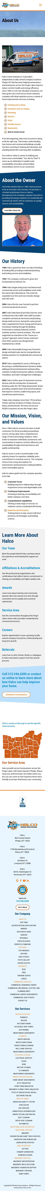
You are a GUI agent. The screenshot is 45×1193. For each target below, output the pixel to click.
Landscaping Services (25, 1142)
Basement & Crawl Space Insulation (24, 1089)
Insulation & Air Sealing (22, 1077)
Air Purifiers (24, 1108)
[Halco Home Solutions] (10, 5)
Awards (7, 588)
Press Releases (23, 941)
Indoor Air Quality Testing (24, 1102)
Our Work (22, 947)
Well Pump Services (24, 1049)
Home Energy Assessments (24, 1080)
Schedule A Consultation (16, 695)
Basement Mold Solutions (24, 1164)
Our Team (8, 548)
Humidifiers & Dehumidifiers (23, 1111)
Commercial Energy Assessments (24, 994)
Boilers (24, 1020)
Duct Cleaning (24, 1117)
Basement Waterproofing (23, 1161)
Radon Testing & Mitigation (24, 1114)
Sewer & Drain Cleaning (23, 1045)
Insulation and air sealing (18, 109)
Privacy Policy (18, 1188)
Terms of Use (27, 1188)
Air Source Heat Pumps (23, 1027)
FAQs (24, 972)
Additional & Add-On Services (22, 1127)
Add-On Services (24, 1146)
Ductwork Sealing (23, 1096)
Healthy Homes (22, 1099)
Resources (22, 966)
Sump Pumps (24, 1174)
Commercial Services (22, 982)
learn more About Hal (12, 210)
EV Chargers (24, 1070)
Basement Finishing (24, 1171)
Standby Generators (25, 1152)
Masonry (25, 1133)
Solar (10, 120)
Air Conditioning (24, 1024)
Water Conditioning (24, 1042)
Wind (24, 1064)
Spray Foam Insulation (23, 1086)
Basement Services (22, 1158)
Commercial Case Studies (23, 997)
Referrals (8, 650)
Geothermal (24, 1030)
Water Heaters (24, 1039)
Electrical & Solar (22, 1055)
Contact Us (22, 1001)
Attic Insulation (24, 1083)
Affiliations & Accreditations (21, 568)
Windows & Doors (25, 1155)
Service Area (10, 610)
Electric (11, 116)
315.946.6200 (17, 674)
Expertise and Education (18, 510)
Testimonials (23, 950)
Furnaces (24, 1017)
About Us (22, 919)
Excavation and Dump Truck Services (25, 1136)
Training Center (23, 976)
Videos (24, 979)
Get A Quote (22, 907)
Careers (7, 630)
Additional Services (23, 1130)
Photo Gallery (24, 960)
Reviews (24, 954)
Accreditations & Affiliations (24, 925)
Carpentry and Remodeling (25, 1139)
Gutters (25, 1149)
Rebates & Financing (22, 944)
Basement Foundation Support (23, 1167)
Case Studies (24, 957)
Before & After (24, 963)
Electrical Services (24, 1058)
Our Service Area (24, 932)
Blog (24, 969)
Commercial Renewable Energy (24, 985)
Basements (12, 128)
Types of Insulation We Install (24, 1092)
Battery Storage (24, 1067)
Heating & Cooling (22, 1014)
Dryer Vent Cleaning (23, 1121)
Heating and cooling (16, 105)
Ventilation (24, 1105)
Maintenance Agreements (24, 1033)
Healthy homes (14, 124)
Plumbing (12, 113)
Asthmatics (24, 1124)
